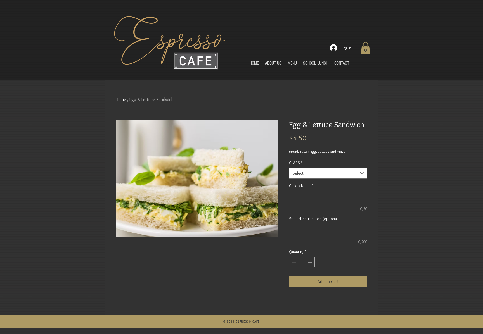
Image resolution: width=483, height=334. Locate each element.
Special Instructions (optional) (314, 218)
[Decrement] (293, 262)
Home (121, 99)
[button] (365, 48)
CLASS (295, 162)
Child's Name (301, 185)
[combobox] (328, 173)
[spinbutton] (302, 262)
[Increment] (310, 262)
